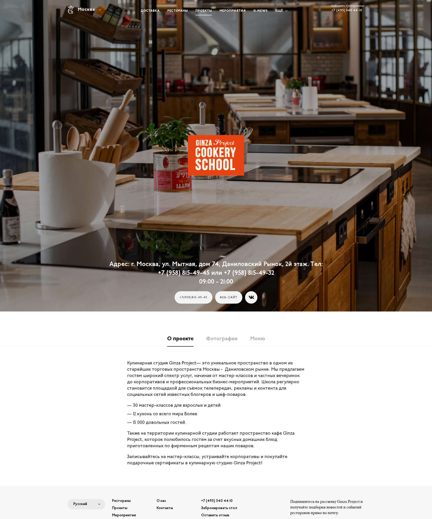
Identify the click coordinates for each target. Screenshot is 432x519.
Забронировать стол (219, 508)
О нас (161, 501)
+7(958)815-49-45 (193, 297)
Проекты (204, 11)
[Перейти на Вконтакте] (251, 297)
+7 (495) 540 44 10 (217, 501)
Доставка (150, 11)
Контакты (165, 508)
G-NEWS (260, 11)
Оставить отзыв (215, 515)
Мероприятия (233, 11)
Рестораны (177, 11)
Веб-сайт (228, 297)
